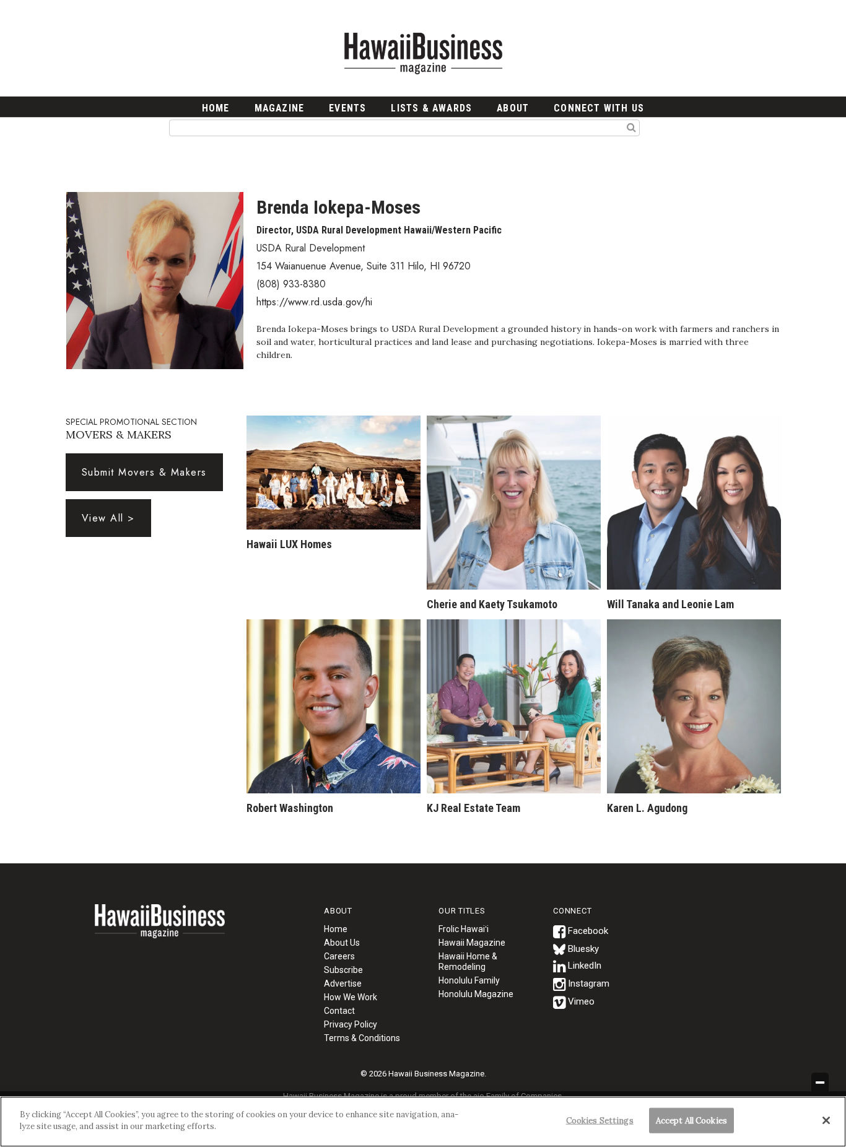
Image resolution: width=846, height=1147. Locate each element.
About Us (342, 943)
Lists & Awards (431, 108)
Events (347, 108)
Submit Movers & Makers (144, 472)
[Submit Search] (631, 127)
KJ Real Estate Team (473, 807)
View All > (108, 518)
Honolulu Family (469, 980)
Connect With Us (599, 108)
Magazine (280, 108)
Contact (339, 1011)
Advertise (343, 983)
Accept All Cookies (691, 1120)
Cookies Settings (600, 1120)
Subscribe (343, 970)
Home (160, 929)
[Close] (826, 1120)
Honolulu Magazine (475, 994)
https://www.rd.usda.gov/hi (314, 302)
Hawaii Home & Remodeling (467, 961)
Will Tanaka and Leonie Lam (670, 604)
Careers (339, 956)
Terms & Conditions (362, 1038)
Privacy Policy (350, 1024)
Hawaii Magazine (471, 943)
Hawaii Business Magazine (423, 52)
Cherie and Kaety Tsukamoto (492, 604)
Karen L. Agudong (647, 807)
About (513, 108)
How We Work (350, 997)
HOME (216, 108)
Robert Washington (289, 807)
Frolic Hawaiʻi (463, 929)
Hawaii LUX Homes (289, 544)
